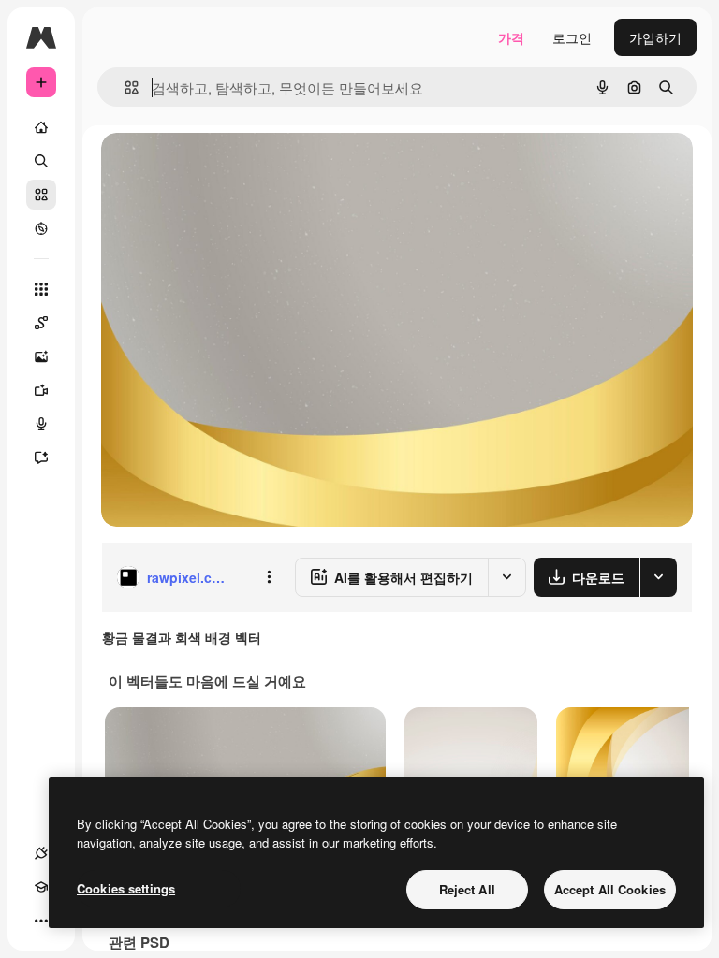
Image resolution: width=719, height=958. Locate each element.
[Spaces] (41, 323)
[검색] (41, 161)
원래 (209, 168)
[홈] (41, 127)
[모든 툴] (41, 289)
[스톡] (41, 195)
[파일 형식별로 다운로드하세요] (658, 577)
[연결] (41, 853)
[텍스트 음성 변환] (41, 424)
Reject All (467, 889)
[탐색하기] (41, 228)
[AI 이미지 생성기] (41, 356)
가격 (511, 37)
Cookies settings (126, 888)
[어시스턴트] (41, 457)
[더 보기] (41, 921)
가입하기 (655, 37)
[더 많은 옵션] (268, 577)
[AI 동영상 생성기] (41, 390)
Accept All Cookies (610, 889)
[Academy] (41, 887)
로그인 (572, 37)
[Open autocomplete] (124, 87)
